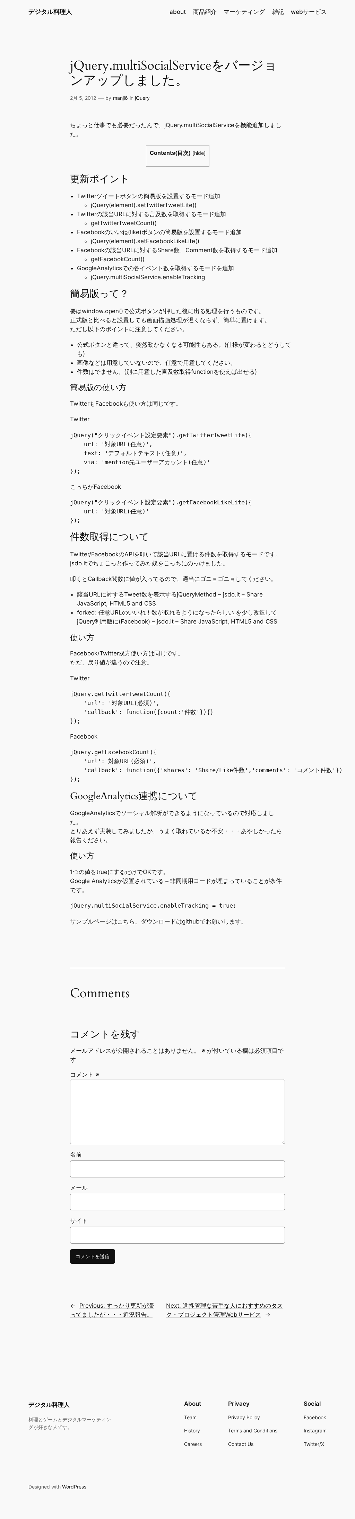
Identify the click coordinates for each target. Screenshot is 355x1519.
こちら (126, 921)
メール (79, 1187)
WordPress (74, 1487)
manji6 (120, 98)
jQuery (142, 98)
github (191, 921)
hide (199, 153)
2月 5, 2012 (83, 98)
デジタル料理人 (50, 11)
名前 (76, 1154)
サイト (79, 1220)
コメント (84, 1074)
